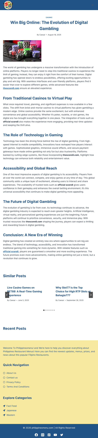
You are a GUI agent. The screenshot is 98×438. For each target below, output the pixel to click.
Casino (49, 17)
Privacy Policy (14, 382)
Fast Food (12, 406)
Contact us (12, 377)
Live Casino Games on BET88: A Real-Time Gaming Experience (24, 291)
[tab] (44, 310)
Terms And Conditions (18, 386)
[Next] (91, 295)
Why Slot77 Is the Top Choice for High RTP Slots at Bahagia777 (73, 291)
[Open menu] (92, 5)
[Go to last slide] (7, 295)
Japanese (11, 410)
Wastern (11, 415)
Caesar (42, 35)
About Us (11, 373)
